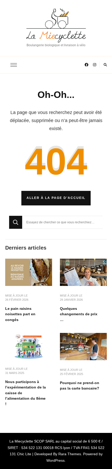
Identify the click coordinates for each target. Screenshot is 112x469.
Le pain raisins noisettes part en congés (20, 314)
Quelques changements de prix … (78, 314)
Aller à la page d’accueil (56, 198)
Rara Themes (69, 454)
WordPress (55, 460)
